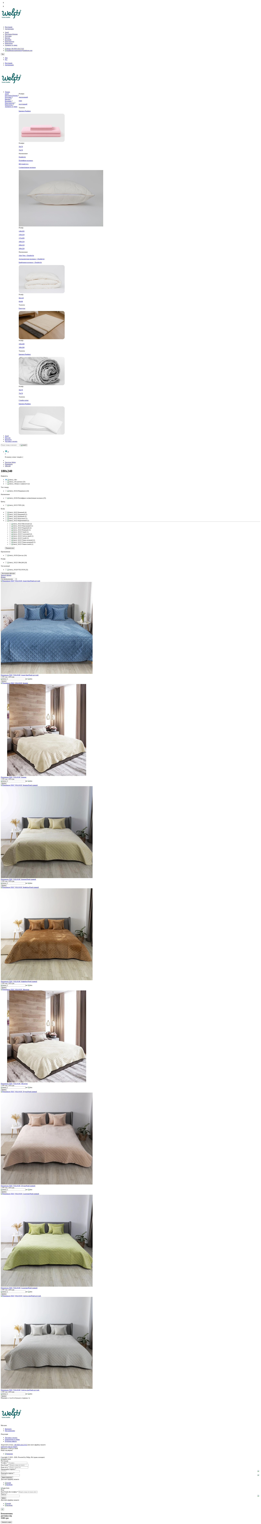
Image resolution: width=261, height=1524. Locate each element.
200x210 (21, 245)
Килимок (8, 40)
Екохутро (22, 308)
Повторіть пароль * (7, 1473)
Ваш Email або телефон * (9, 1492)
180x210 (21, 241)
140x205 (21, 231)
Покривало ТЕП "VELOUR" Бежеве (13, 777)
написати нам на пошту (9, 1446)
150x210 (21, 235)
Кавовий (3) (22, 516)
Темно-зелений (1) (28, 540)
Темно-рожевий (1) (28, 542)
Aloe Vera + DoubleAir (26, 255)
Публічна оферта (11, 1441)
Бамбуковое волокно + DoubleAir (30, 262)
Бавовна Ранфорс (25, 111)
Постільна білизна (11, 34)
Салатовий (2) (27, 534)
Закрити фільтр (6, 575)
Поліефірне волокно (26, 160)
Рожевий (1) (26, 530)
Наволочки (9, 43)
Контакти (8, 439)
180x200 (21, 347)
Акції (7, 32)
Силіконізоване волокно (27, 167)
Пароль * (4, 1494)
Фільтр (3, 577)
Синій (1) (25, 538)
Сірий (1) (25, 532)
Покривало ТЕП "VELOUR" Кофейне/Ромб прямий (19, 981)
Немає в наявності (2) (22, 484)
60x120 (21, 298)
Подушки (8, 36)
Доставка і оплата (11, 441)
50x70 (21, 146)
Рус (6, 59)
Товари (7, 92)
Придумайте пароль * (8, 1469)
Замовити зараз (6, 1522)
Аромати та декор (11, 45)
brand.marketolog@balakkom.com (21, 50)
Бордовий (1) (22, 514)
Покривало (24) (23, 491)
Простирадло (9, 41)
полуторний (23, 104)
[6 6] (47, 673)
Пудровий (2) (26, 528)
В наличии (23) (19, 482)
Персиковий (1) (27, 526)
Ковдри (7, 38)
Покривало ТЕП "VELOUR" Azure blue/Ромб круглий (19, 675)
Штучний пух (23, 164)
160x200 (21, 344)
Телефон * (4, 1463)
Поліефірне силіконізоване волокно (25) (32, 498)
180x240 (8, 466)
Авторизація (9, 29)
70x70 (21, 150)
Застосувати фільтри (8, 573)
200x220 (21, 248)
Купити (4, 681)
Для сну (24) (22, 555)
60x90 (21, 301)
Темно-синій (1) (27, 544)
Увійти (3, 1498)
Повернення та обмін (12, 1439)
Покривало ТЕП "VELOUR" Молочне (14, 1084)
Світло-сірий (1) (27, 536)
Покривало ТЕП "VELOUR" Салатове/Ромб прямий (19, 1288)
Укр (6, 58)
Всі (15, 480)
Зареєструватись (7, 1477)
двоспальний (23, 97)
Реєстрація (8, 27)
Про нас (8, 438)
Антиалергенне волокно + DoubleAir (31, 259)
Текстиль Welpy (10, 462)
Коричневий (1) (23, 520)
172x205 (21, 238)
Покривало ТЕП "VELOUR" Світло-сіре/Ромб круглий (20, 1390)
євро (20, 101)
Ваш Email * (5, 1465)
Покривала (9, 464)
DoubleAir (22, 157)
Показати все (10, 548)
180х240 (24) (22, 562)
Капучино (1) (22, 518)
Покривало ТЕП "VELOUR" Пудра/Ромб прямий (18, 1186)
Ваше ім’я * (5, 1467)
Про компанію (10, 1431)
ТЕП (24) (21, 505)
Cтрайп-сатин (23, 400)
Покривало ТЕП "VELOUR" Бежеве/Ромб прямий (18, 879)
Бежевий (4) (22, 512)
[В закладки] (20, 581)
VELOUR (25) (23, 570)
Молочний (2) (27, 524)
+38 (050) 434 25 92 (17, 49)
